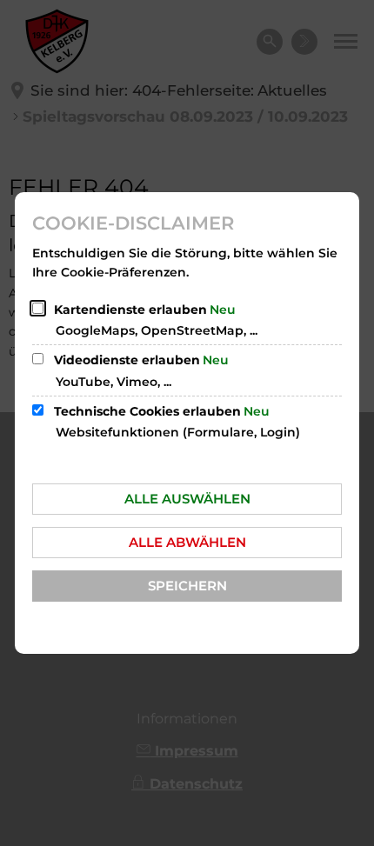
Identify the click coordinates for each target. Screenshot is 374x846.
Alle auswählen (187, 498)
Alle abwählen (187, 542)
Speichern (187, 585)
